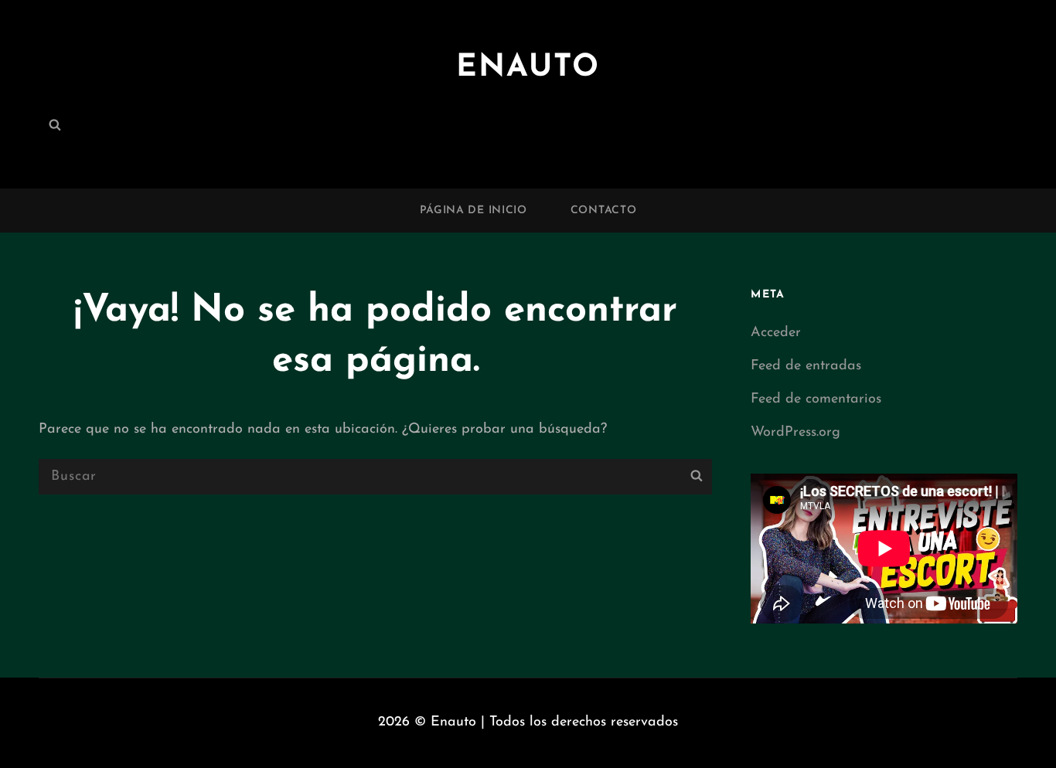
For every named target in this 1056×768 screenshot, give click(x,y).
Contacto (604, 210)
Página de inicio (473, 210)
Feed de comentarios (816, 399)
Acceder (776, 333)
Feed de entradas (806, 366)
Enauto (528, 68)
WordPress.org (795, 433)
